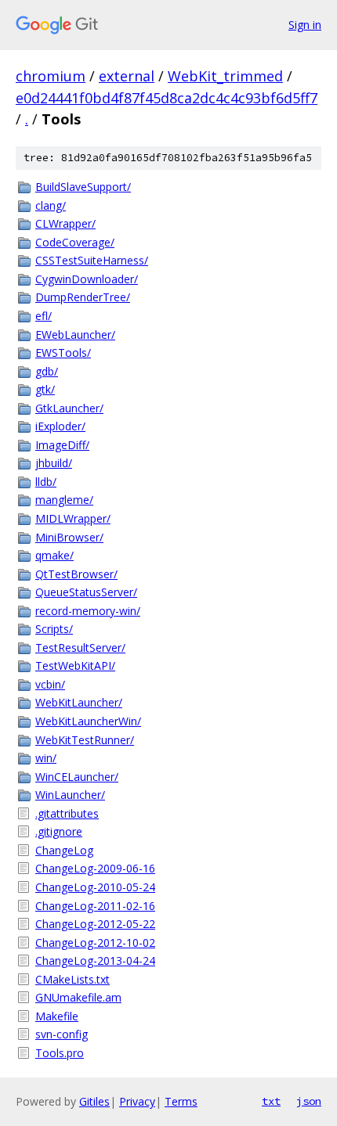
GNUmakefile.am (78, 997)
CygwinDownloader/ (86, 279)
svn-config (61, 1034)
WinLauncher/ (70, 794)
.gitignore (58, 831)
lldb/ (45, 481)
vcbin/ (50, 684)
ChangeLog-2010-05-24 (95, 887)
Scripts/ (54, 628)
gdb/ (46, 371)
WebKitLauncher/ (78, 702)
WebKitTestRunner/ (84, 739)
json (308, 1101)
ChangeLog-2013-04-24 (95, 960)
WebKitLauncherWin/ (88, 721)
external (126, 76)
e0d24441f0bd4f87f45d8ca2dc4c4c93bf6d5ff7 (166, 97)
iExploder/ (60, 426)
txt (271, 1101)
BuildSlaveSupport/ (83, 186)
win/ (45, 757)
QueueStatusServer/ (86, 592)
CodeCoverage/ (74, 242)
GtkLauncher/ (69, 408)
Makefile (56, 1016)
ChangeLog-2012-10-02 (95, 942)
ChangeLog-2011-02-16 (95, 905)
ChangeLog (64, 850)
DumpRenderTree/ (82, 297)
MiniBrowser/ (69, 537)
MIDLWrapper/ (73, 518)
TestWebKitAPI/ (75, 665)
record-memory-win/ (87, 610)
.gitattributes (67, 813)
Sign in (304, 24)
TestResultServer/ (80, 647)
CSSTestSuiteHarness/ (91, 260)
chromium (50, 76)
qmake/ (54, 555)
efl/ (43, 315)
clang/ (50, 205)
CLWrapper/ (65, 223)
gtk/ (45, 389)
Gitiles (94, 1101)
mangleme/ (64, 499)
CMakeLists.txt (72, 979)
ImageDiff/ (62, 444)
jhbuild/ (53, 462)
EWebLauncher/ (75, 334)
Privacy (137, 1101)
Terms (181, 1101)
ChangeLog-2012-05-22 (95, 923)
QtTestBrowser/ (76, 574)
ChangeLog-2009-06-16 (95, 868)
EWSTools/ (63, 352)
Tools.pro (59, 1052)
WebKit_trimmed (225, 76)
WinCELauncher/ (76, 776)
